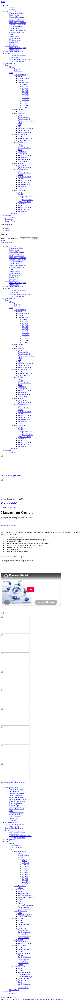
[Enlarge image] (15, 633)
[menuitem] (43, 7)
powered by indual (43, 999)
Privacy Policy (16, 999)
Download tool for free (8, 525)
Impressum (5, 999)
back (2, 613)
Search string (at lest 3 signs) (10, 238)
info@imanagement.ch (19, 782)
